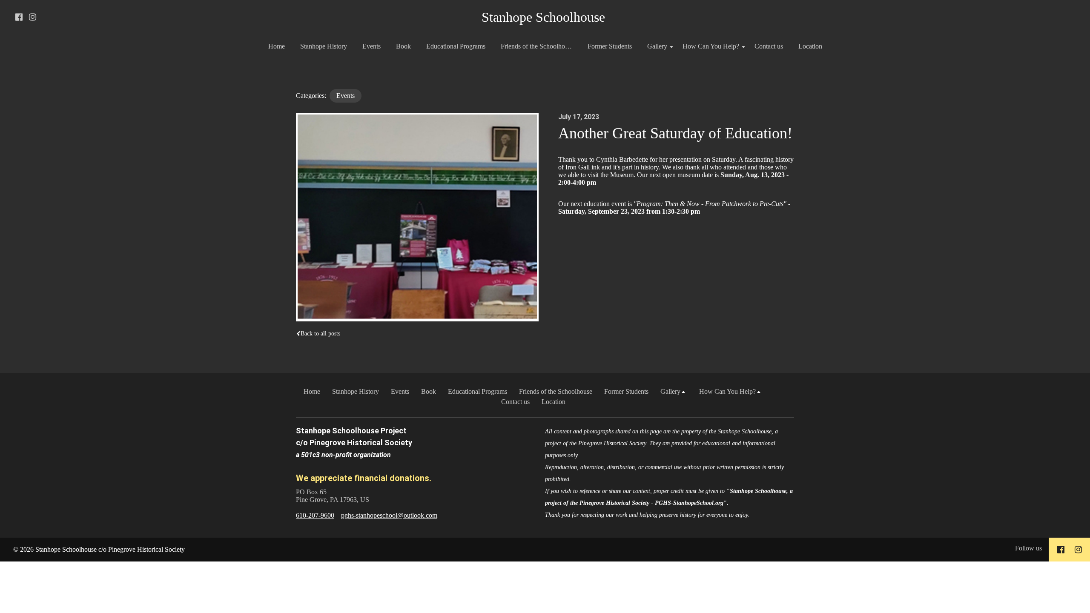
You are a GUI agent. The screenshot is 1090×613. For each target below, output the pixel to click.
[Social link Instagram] (32, 17)
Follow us (1028, 548)
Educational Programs (455, 46)
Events (371, 46)
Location (810, 46)
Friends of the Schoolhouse (537, 46)
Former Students (610, 46)
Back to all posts (320, 333)
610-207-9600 (315, 515)
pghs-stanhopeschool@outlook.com (389, 515)
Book (403, 46)
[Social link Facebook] (19, 17)
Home (276, 46)
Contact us (768, 46)
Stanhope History (323, 46)
